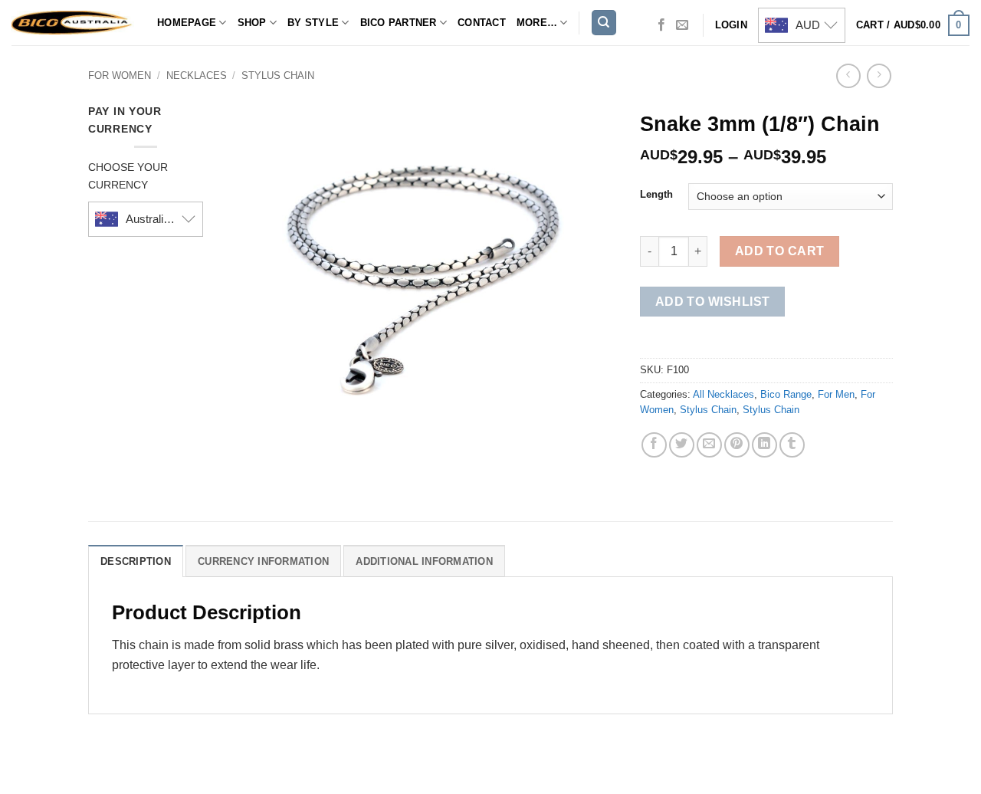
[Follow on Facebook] (661, 25)
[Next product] (848, 75)
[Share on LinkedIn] (764, 445)
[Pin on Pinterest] (737, 445)
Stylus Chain (277, 75)
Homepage (186, 22)
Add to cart (780, 251)
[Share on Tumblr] (792, 445)
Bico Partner (398, 22)
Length (656, 194)
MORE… (537, 22)
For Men (836, 394)
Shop (252, 22)
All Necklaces (723, 394)
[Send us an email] (682, 25)
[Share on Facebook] (654, 445)
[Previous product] (879, 75)
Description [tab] (135, 561)
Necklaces (196, 75)
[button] (913, 25)
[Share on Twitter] (681, 445)
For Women (119, 75)
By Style (313, 22)
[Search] (604, 22)
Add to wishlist (712, 301)
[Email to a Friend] (709, 445)
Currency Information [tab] (263, 561)
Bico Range (786, 394)
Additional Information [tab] (424, 561)
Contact (482, 22)
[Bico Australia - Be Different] (72, 22)
